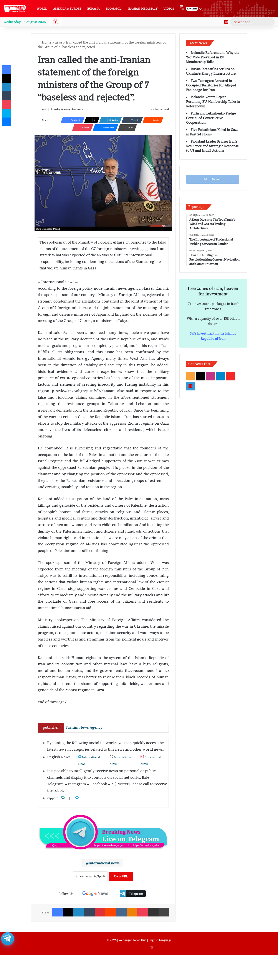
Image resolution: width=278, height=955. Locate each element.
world (42, 8)
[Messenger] (6, 122)
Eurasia (93, 8)
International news (104, 863)
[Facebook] (57, 912)
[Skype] (6, 113)
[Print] (164, 912)
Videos (169, 8)
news (59, 42)
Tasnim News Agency (84, 727)
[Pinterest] (100, 912)
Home (46, 42)
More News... (212, 179)
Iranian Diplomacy (142, 8)
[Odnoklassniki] (132, 912)
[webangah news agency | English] (15, 8)
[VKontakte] (121, 912)
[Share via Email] (153, 912)
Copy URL (121, 876)
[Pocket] (142, 912)
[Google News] (226, 22)
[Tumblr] (89, 912)
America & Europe (67, 8)
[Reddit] (110, 912)
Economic (114, 8)
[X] (68, 912)
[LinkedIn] (78, 912)
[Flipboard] (132, 893)
